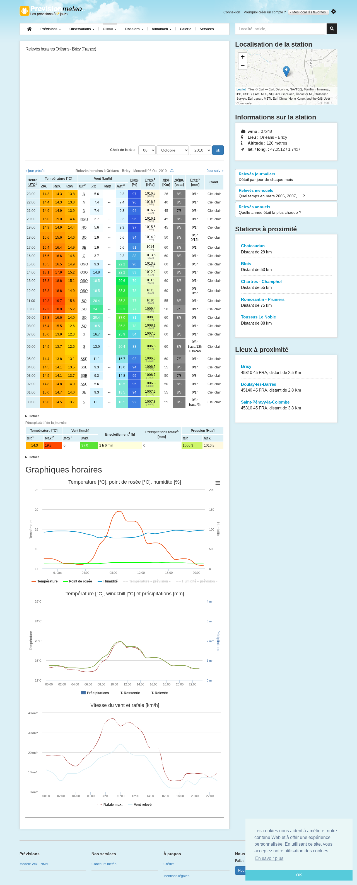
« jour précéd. (35, 170)
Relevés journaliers (266, 177)
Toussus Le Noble (258, 320)
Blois (256, 266)
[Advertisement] (124, 101)
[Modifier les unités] (333, 12)
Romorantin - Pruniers (262, 302)
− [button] (243, 65)
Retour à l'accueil (52, 11)
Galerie (185, 29)
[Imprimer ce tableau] (171, 170)
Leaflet (241, 89)
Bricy (271, 369)
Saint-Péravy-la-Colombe (271, 405)
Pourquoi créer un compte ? (265, 12)
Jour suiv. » (215, 170)
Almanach (160, 29)
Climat (108, 29)
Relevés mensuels (272, 193)
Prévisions (49, 29)
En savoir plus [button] (269, 858)
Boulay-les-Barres (271, 387)
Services (207, 29)
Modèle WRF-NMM (34, 864)
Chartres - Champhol (261, 284)
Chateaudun (256, 248)
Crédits (168, 864)
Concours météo (104, 864)
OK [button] (299, 875)
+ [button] (243, 56)
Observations (80, 29)
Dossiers (133, 29)
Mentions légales (176, 876)
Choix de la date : (124, 150)
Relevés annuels (270, 210)
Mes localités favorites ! (309, 12)
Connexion (231, 12)
